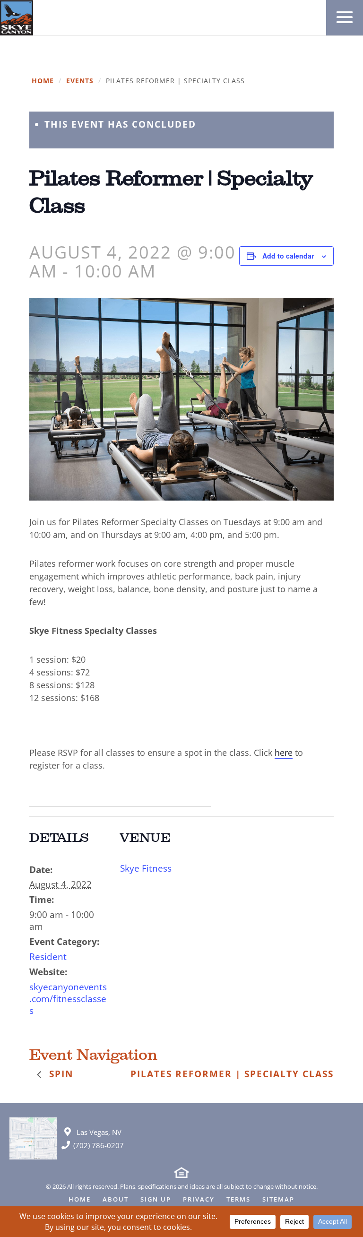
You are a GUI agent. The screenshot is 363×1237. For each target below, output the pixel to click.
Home (43, 81)
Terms (238, 1199)
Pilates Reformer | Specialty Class (232, 1074)
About (116, 1199)
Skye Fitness (146, 868)
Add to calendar (288, 255)
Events (80, 81)
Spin (59, 1074)
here (284, 752)
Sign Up (155, 1199)
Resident (48, 957)
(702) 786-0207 (98, 1145)
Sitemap (278, 1199)
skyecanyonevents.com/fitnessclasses (68, 999)
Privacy (199, 1199)
